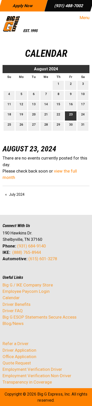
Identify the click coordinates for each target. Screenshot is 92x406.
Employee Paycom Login (26, 291)
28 (46, 124)
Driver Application (19, 350)
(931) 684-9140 (31, 245)
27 (34, 124)
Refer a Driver (16, 343)
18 (9, 114)
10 (83, 94)
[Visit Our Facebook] (7, 272)
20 (34, 114)
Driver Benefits (17, 304)
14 (46, 104)
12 (21, 104)
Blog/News (13, 323)
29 (58, 124)
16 (71, 104)
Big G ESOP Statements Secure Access (39, 317)
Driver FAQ (13, 310)
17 (83, 104)
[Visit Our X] (15, 272)
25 (9, 124)
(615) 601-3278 (42, 258)
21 (46, 114)
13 (34, 104)
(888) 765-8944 (26, 252)
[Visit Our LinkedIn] (23, 272)
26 (21, 124)
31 (83, 124)
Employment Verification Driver (32, 369)
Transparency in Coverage (27, 382)
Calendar (11, 297)
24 (83, 114)
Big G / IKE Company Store (28, 284)
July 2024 (17, 194)
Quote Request (17, 362)
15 (58, 104)
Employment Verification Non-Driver (37, 375)
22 (58, 114)
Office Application (20, 356)
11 (9, 104)
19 (21, 114)
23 (71, 114)
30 (71, 124)
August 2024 (46, 69)
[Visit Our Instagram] (39, 272)
